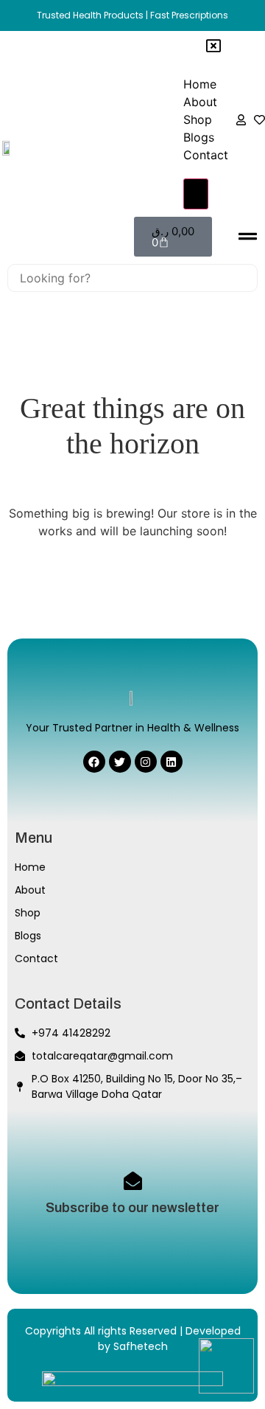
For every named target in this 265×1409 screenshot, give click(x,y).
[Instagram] (146, 762)
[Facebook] (94, 762)
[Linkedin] (171, 762)
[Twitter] (120, 762)
